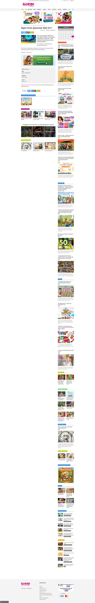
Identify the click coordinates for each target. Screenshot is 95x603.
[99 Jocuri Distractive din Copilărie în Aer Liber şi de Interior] (50, 146)
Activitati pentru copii (26, 140)
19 (63, 36)
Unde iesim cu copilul (62, 389)
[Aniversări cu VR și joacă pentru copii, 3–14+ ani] (50, 114)
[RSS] (70, 0)
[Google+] (63, 0)
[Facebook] (61, 0)
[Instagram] (64, 0)
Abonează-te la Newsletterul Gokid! (28, 84)
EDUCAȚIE (59, 9)
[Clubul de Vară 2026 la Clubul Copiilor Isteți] (66, 98)
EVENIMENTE (39, 9)
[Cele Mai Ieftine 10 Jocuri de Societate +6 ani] (66, 313)
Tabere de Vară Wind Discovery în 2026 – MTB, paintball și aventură (65, 45)
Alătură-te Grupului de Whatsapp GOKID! (45, 594)
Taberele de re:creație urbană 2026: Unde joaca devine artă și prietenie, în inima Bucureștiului (66, 158)
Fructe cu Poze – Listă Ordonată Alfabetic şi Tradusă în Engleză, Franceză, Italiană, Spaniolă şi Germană (61, 382)
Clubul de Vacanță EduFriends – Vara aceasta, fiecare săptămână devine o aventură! (65, 112)
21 (68, 36)
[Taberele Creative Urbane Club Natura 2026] (66, 76)
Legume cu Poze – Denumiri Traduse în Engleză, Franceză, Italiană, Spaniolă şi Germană (69, 382)
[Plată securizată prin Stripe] (64, 595)
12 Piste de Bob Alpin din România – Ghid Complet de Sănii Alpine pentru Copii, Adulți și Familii (66, 211)
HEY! (22, 9)
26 (63, 38)
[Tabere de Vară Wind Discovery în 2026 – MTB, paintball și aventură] (66, 54)
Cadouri (59, 296)
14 (68, 34)
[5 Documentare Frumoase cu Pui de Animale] (60, 544)
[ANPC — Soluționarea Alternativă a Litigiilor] (66, 585)
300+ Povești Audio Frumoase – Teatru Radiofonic (65, 427)
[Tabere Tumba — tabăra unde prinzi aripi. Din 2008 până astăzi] (66, 145)
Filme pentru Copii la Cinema (25, 105)
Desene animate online (67, 515)
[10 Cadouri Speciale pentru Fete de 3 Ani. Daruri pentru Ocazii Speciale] (70, 490)
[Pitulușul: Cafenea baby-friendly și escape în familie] (38, 114)
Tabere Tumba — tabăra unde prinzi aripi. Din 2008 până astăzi (66, 136)
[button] (73, 9)
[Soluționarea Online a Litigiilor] (66, 590)
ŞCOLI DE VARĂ (30, 9)
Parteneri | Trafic (42, 591)
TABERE (34, 9)
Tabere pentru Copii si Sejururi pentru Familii (64, 59)
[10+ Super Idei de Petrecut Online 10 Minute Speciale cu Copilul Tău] (60, 565)
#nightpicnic (23, 52)
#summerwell (29, 52)
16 (72, 34)
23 (72, 36)
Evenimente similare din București (28, 95)
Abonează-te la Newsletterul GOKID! (45, 593)
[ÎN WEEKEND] (38, 131)
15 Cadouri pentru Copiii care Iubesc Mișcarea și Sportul (64, 282)
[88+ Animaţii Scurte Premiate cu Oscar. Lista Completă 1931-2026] (60, 525)
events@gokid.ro (29, 588)
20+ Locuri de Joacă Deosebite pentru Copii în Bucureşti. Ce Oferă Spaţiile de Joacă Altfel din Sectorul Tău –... (61, 419)
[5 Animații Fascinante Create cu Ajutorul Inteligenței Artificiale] (60, 514)
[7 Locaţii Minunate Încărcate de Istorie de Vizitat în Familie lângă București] (61, 404)
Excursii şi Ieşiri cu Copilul (61, 203)
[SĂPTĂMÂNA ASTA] (50, 131)
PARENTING (65, 9)
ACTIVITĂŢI (54, 9)
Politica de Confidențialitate (43, 597)
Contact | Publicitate (42, 588)
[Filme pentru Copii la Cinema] (26, 101)
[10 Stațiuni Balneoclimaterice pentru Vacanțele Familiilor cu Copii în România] (61, 393)
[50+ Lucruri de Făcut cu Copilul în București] (66, 244)
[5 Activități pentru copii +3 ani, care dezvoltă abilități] (61, 455)
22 (70, 36)
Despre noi (41, 587)
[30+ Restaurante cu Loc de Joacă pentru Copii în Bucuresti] (70, 414)
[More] (33, 32)
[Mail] (67, 0)
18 (61, 36)
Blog (64, 566)
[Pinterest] (68, 0)
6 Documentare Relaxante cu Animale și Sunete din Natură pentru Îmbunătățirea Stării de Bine (69, 548)
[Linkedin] (65, 0)
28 (61, 31)
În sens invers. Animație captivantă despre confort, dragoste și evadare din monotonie (69, 519)
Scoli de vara (60, 81)
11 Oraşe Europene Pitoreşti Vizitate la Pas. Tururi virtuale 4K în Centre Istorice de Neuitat (65, 257)
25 (61, 38)
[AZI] (26, 131)
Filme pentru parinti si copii (68, 544)
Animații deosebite (62, 510)
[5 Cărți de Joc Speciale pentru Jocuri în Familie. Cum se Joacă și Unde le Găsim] (66, 337)
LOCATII (49, 9)
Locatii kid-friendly (25, 109)
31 (68, 31)
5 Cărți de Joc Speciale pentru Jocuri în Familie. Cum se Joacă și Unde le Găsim (66, 327)
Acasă (22, 25)
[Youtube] (73, 0)
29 (63, 31)
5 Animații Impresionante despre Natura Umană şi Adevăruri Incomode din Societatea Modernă (69, 534)
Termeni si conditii (42, 599)
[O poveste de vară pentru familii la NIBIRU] (26, 114)
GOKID (59, 47)
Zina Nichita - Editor (61, 190)
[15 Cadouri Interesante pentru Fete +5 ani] (66, 360)
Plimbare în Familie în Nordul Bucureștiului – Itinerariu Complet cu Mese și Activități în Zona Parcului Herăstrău (65, 187)
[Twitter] (71, 0)
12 (63, 34)
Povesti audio (60, 441)
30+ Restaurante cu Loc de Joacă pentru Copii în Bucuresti (69, 418)
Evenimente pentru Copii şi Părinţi (28, 25)
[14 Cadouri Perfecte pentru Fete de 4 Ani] (61, 490)
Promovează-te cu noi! (43, 590)
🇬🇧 (69, 9)
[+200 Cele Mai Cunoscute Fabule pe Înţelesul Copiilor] (38, 146)
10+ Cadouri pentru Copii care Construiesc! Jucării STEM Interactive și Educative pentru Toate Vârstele (69, 506)
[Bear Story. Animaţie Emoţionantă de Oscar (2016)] (60, 529)
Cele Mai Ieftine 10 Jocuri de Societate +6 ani (64, 304)
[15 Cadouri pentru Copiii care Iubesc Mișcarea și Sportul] (66, 291)
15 (70, 34)
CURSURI (44, 9)
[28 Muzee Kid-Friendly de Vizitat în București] (70, 404)
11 (61, 34)
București (43, 30)
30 (72, 38)
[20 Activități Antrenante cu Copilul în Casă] (60, 554)
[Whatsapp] (31, 32)
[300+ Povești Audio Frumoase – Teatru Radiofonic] (26, 146)
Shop (40, 596)
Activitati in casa (66, 555)
